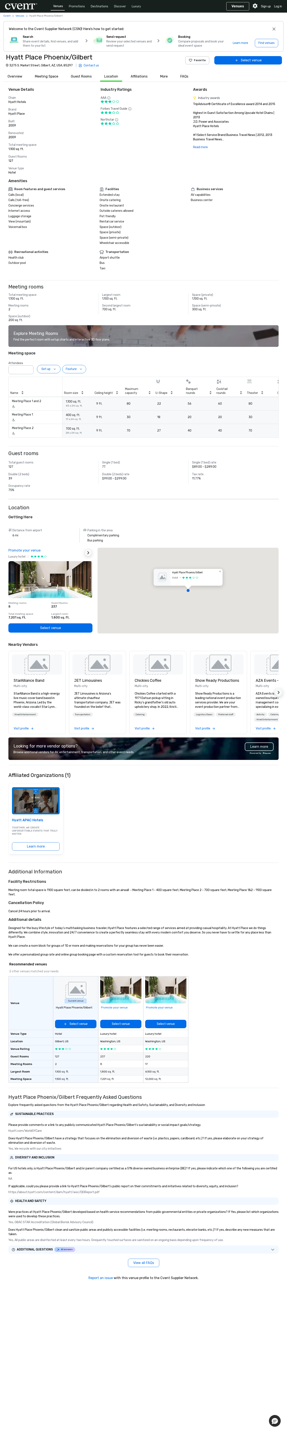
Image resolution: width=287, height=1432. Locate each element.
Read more (200, 147)
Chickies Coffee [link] (148, 680)
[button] (29, 368)
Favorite (200, 60)
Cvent (7, 15)
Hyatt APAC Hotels (27, 820)
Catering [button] (140, 714)
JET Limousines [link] (88, 680)
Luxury (136, 6)
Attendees (15, 363)
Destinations (99, 6)
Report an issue (100, 1278)
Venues (58, 6)
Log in (278, 6)
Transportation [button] (82, 714)
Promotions (77, 6)
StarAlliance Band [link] (29, 680)
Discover (120, 6)
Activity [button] (261, 714)
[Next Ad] (88, 552)
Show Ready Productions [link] (217, 680)
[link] (37, 664)
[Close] (274, 29)
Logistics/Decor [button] (204, 714)
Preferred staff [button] (225, 714)
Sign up (266, 6)
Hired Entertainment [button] (25, 714)
